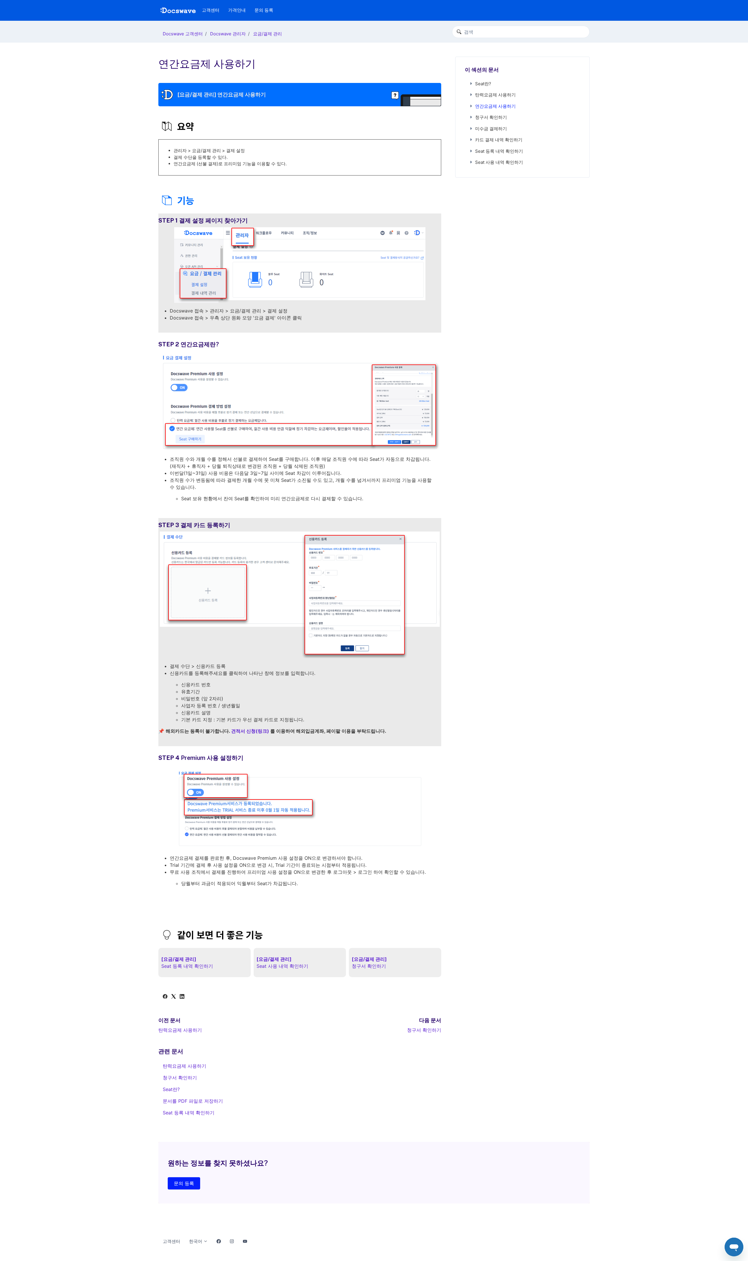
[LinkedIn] (182, 997)
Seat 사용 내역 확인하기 (499, 162)
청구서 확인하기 (424, 1030)
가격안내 (237, 10)
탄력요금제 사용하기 (180, 1030)
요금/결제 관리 (267, 34)
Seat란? (171, 1089)
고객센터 (210, 10)
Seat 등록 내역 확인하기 (188, 1113)
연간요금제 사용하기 (495, 106)
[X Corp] (173, 997)
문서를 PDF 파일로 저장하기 (193, 1101)
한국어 (196, 1241)
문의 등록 (263, 10)
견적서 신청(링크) (250, 731)
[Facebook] (165, 997)
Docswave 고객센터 (183, 34)
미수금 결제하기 (491, 128)
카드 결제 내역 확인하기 (498, 140)
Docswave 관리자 (228, 34)
